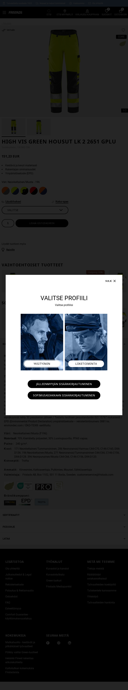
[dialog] (64, 345)
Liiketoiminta (86, 364)
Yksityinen (42, 364)
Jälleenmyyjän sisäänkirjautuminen (64, 384)
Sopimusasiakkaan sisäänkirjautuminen (64, 395)
